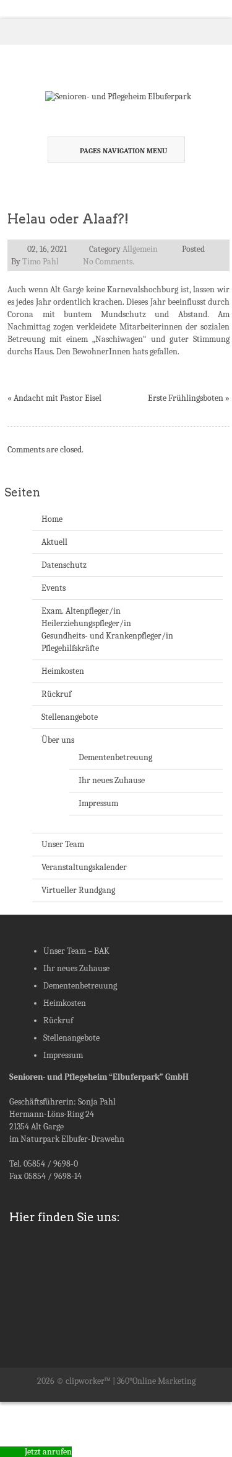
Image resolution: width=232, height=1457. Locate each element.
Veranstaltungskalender (84, 867)
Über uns (57, 740)
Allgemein (140, 249)
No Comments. (108, 261)
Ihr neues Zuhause (112, 780)
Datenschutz (64, 565)
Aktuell (54, 542)
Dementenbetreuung (115, 757)
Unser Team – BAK (76, 951)
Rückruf (56, 694)
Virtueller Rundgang (78, 890)
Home (51, 519)
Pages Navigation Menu (123, 150)
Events (53, 588)
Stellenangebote (69, 717)
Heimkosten (62, 671)
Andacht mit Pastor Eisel (57, 398)
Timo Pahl (40, 261)
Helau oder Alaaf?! (68, 218)
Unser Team (62, 844)
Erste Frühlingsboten (185, 398)
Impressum (98, 803)
